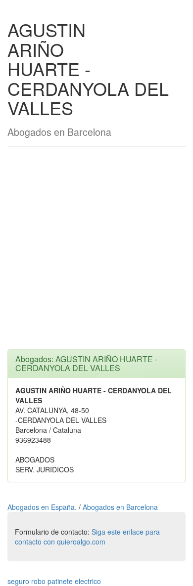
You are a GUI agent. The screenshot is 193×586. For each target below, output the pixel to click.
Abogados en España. (43, 507)
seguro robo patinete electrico (54, 581)
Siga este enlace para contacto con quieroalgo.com (87, 536)
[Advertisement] (96, 253)
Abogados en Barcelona (120, 507)
